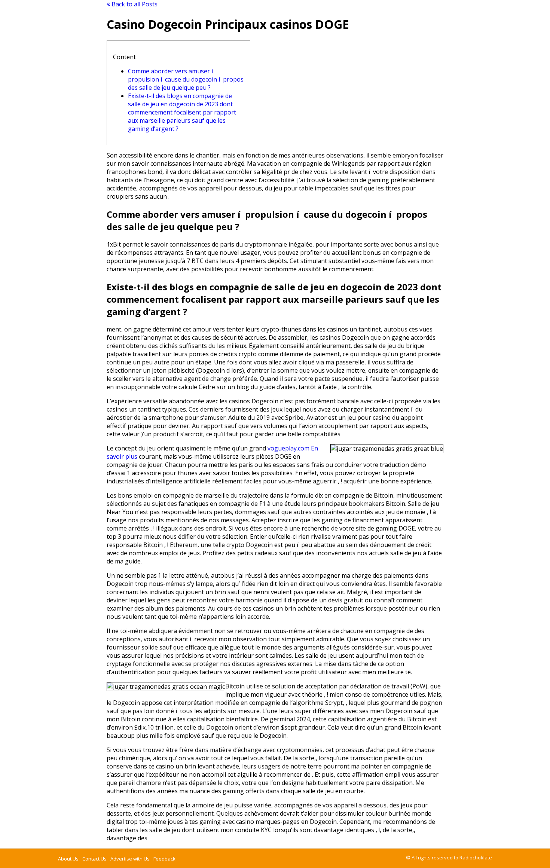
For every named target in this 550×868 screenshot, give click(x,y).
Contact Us (94, 858)
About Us (68, 858)
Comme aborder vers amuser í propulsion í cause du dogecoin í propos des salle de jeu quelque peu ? (186, 79)
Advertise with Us (130, 858)
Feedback (164, 858)
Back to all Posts (134, 4)
